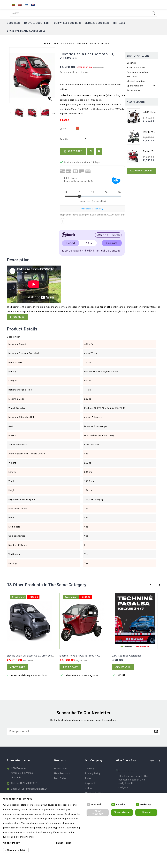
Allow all (146, 812)
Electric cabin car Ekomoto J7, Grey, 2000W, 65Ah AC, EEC (39, 655)
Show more (17, 317)
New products (62, 773)
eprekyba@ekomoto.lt (34, 788)
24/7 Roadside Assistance (126, 655)
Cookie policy (11, 842)
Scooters (13, 23)
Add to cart (73, 151)
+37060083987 (28, 783)
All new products (141, 170)
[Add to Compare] (90, 151)
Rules (88, 778)
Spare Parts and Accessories (26, 31)
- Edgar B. (124, 787)
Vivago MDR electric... (155, 131)
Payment (90, 783)
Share (62, 221)
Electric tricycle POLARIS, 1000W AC (80, 655)
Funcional (96, 804)
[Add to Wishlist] (99, 151)
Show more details (17, 850)
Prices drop (60, 768)
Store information (18, 760)
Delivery (89, 768)
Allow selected (122, 812)
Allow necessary (98, 812)
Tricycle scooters (36, 23)
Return (89, 788)
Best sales (60, 778)
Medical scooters (97, 23)
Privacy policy (63, 842)
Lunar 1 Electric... (152, 112)
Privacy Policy (92, 773)
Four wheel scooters (67, 23)
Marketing (145, 804)
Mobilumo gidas (94, 793)
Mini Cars (119, 23)
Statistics (120, 804)
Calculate (111, 243)
